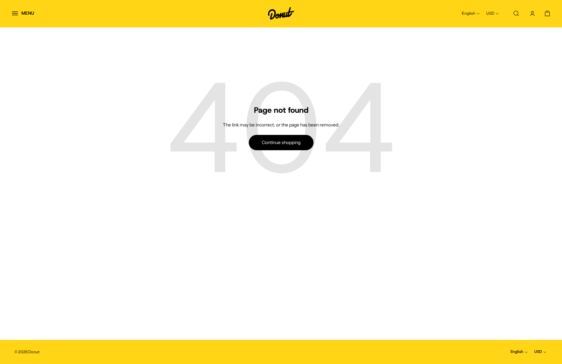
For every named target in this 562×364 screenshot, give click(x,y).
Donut (34, 351)
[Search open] (516, 13)
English (468, 13)
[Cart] (547, 13)
